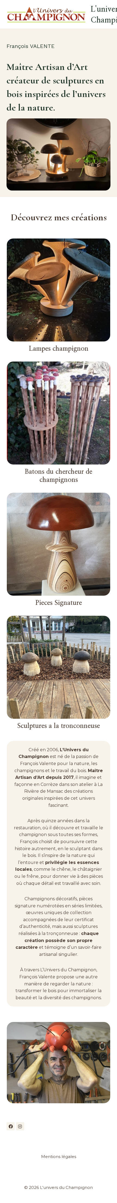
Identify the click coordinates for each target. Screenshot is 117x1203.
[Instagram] (20, 1126)
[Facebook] (11, 1126)
